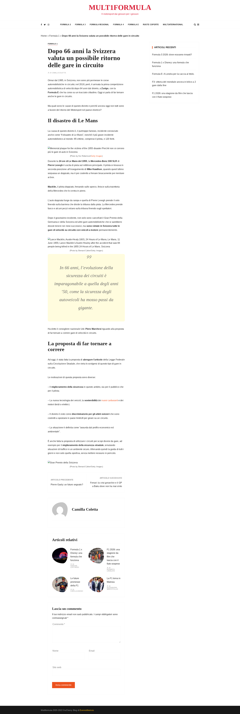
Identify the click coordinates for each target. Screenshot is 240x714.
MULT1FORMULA (120, 7)
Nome (55, 651)
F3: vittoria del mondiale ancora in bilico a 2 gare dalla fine (174, 84)
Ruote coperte (151, 25)
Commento (58, 624)
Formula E (133, 25)
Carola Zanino (76, 591)
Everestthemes (87, 710)
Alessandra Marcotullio (112, 588)
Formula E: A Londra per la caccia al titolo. (173, 74)
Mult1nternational (173, 25)
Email (92, 651)
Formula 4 (118, 25)
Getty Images (96, 156)
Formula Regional (99, 25)
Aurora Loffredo (74, 566)
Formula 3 (80, 25)
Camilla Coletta (59, 73)
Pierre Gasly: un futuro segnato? (67, 484)
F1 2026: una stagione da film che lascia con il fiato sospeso (113, 556)
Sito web (56, 667)
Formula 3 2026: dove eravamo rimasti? (172, 54)
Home (44, 36)
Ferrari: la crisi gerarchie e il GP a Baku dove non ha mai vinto (106, 485)
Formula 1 (54, 36)
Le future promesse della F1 (75, 582)
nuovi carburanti (110, 400)
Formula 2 (65, 25)
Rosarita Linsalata (111, 570)
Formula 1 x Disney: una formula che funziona (170, 64)
